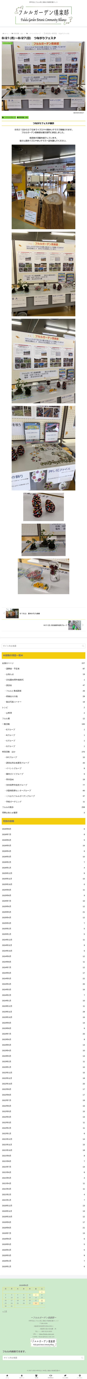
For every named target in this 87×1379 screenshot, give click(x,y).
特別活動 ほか (23, 117)
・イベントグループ (9, 117)
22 (42, 1300)
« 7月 (5, 1311)
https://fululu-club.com (46, 1334)
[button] (83, 646)
